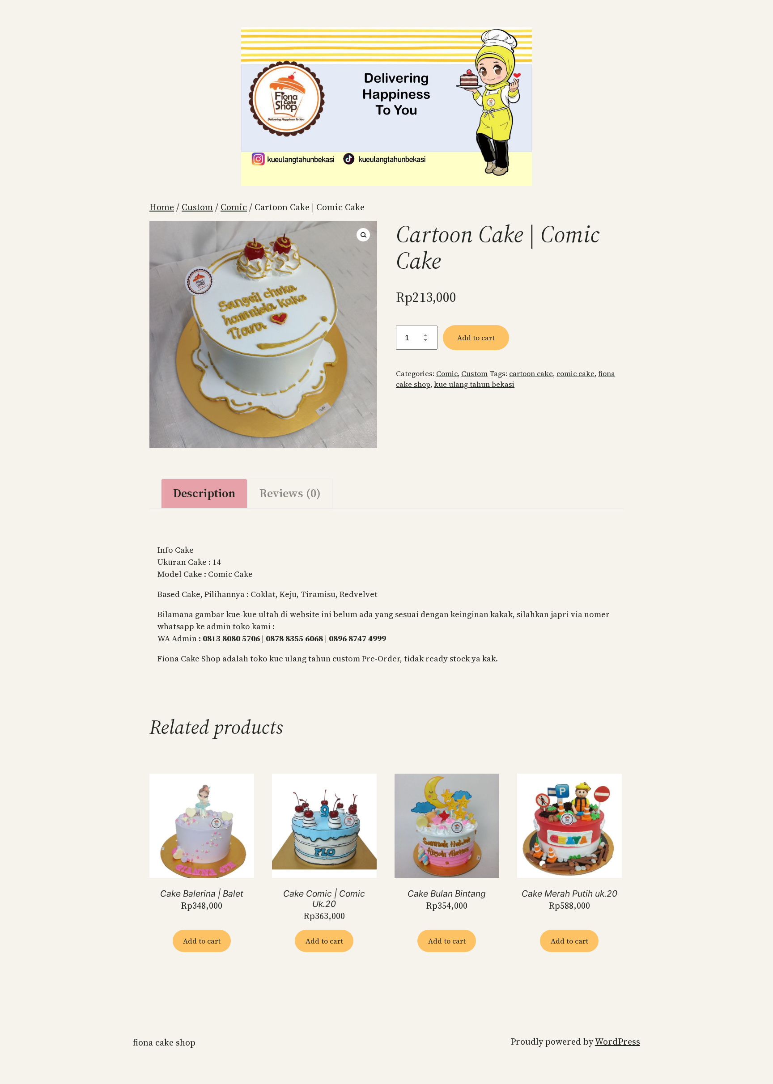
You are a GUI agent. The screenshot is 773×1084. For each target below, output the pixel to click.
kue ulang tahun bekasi (474, 384)
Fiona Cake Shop (164, 1042)
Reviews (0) (290, 493)
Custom (197, 207)
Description (204, 493)
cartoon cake (531, 373)
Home (161, 207)
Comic (234, 207)
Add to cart (476, 338)
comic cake (575, 373)
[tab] (204, 493)
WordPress (617, 1041)
